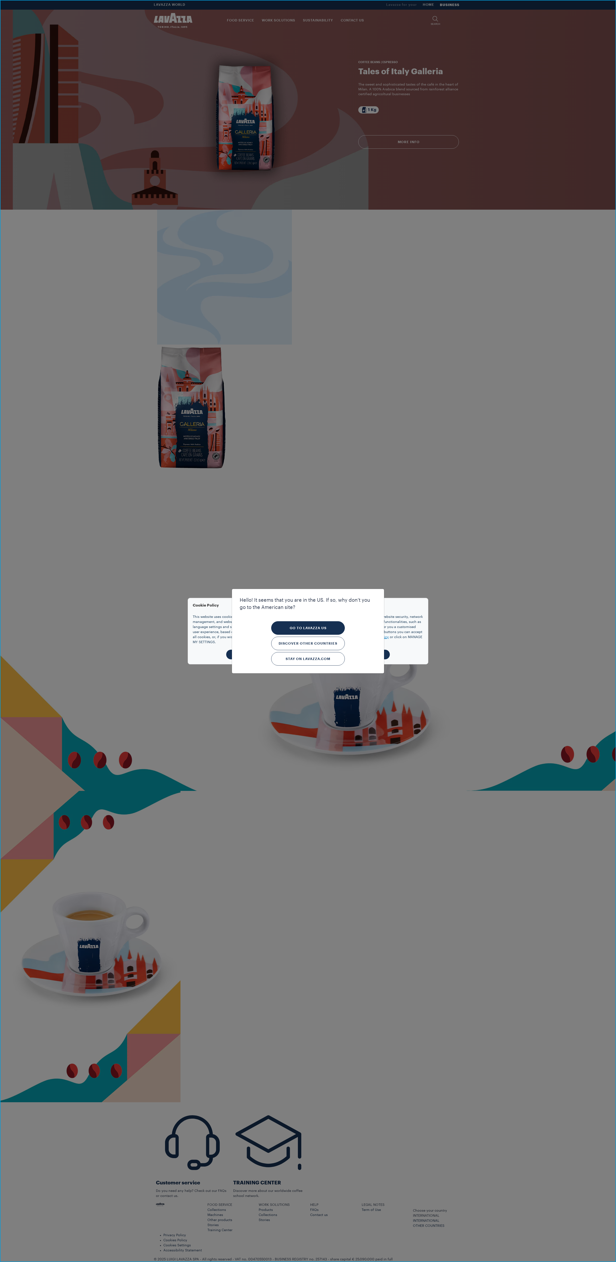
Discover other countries (308, 643)
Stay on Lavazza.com (308, 659)
